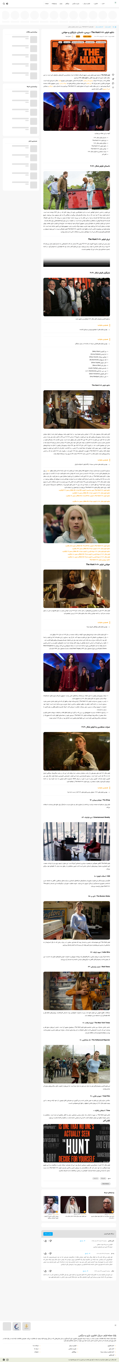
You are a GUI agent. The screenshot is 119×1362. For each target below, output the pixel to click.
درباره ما (36, 1349)
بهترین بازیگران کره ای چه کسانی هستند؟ (17, 63)
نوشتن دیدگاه (48, 1232)
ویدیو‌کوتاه (54, 4)
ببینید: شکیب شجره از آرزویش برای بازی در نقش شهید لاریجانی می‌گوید (46, 1216)
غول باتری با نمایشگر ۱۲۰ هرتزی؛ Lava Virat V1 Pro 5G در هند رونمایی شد (17, 164)
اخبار (103, 4)
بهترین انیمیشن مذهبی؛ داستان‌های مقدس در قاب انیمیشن (70, 1311)
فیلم (59, 79)
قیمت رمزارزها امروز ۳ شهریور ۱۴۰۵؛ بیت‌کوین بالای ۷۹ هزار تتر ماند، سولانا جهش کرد (18, 174)
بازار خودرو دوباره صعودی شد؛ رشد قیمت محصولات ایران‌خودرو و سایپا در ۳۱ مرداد (17, 100)
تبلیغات (47, 4)
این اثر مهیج (106, 88)
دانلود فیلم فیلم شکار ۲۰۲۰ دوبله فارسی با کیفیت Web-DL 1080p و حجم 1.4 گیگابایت (86, 550)
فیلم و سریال (87, 4)
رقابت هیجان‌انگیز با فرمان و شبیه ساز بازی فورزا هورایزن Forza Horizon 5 (85, 20)
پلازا (113, 25)
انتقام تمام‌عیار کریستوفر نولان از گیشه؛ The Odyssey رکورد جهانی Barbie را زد (18, 146)
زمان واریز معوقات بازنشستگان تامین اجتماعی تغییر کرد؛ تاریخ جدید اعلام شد (18, 118)
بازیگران (50, 85)
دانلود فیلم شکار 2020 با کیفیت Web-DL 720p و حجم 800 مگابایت (91, 500)
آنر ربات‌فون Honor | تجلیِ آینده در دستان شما (113, 20)
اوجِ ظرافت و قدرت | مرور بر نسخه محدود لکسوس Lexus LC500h (56, 20)
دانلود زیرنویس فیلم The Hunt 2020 (100, 558)
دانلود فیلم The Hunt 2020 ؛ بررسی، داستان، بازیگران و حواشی (81, 25)
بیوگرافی (67, 4)
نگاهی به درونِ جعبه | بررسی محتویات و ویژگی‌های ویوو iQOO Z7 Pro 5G (75, 20)
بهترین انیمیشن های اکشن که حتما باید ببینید (103, 1310)
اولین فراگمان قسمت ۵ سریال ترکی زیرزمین (66, 20)
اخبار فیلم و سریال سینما (107, 1352)
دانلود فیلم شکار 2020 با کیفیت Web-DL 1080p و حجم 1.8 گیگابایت (91, 492)
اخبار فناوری (111, 1346)
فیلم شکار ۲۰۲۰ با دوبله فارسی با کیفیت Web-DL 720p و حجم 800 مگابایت (89, 553)
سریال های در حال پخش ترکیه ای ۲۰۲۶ (18, 45)
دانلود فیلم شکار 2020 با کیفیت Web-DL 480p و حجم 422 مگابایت (91, 547)
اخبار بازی (111, 1349)
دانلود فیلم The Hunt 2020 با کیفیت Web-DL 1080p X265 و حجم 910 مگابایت (88, 494)
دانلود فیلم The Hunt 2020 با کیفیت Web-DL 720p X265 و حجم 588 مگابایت (87, 544)
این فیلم (89, 82)
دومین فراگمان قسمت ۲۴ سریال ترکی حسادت (28, 20)
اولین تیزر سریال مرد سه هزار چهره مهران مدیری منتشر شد (102, 1216)
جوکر (48, 469)
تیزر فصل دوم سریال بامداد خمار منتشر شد (75, 1215)
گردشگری (111, 1355)
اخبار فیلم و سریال (99, 25)
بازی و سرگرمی (75, 4)
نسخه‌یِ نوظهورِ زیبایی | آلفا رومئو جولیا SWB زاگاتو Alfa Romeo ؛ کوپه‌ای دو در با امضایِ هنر (19, 20)
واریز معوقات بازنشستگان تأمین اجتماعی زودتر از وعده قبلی (17, 91)
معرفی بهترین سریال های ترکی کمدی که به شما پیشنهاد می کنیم (17, 37)
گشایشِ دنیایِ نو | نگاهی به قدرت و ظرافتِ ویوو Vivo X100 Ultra (38, 20)
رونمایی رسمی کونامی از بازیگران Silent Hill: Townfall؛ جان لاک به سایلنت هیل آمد (17, 155)
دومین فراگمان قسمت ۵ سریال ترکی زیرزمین (103, 20)
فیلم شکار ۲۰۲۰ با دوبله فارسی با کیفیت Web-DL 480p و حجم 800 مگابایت (89, 556)
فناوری (96, 4)
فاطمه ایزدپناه (111, 35)
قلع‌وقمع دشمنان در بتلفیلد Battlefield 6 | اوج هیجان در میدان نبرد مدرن (47, 20)
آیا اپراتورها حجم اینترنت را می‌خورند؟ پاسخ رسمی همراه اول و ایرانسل (17, 109)
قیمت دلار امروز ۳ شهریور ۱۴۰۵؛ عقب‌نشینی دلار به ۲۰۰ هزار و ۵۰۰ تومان (18, 184)
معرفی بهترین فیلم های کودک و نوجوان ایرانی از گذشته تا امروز (18, 55)
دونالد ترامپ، (62, 82)
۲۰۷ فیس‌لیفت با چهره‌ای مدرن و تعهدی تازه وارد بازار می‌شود (18, 128)
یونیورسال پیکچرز (88, 79)
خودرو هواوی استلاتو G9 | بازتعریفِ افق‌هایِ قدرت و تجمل (94, 20)
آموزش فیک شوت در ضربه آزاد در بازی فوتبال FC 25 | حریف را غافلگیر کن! (9, 20)
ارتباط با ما (36, 1346)
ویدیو (61, 4)
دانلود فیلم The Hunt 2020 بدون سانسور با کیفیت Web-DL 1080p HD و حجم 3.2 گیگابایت (84, 489)
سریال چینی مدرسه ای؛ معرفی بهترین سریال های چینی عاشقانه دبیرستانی (18, 73)
